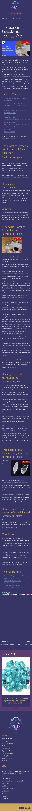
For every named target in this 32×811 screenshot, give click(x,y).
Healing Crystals (7, 756)
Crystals (5, 18)
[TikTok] (14, 13)
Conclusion (7, 129)
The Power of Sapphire (7, 643)
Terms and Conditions (8, 788)
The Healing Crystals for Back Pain (15, 588)
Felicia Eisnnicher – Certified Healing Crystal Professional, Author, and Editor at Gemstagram (15, 774)
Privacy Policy (6, 783)
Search (19, 22)
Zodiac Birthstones (9, 22)
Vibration (9, 108)
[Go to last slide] (4, 682)
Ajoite (10, 433)
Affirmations (5, 793)
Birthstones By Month (8, 743)
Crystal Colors (6, 748)
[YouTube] (29, 808)
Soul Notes (5, 798)
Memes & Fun (6, 796)
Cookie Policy (6, 791)
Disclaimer (5, 786)
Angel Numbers (17, 18)
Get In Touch (6, 778)
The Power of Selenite (25, 643)
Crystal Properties (7, 753)
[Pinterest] (20, 13)
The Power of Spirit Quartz (12, 583)
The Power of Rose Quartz (12, 580)
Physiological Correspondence (16, 105)
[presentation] (16, 676)
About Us (5, 769)
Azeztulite (12, 367)
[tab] (14, 708)
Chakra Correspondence (14, 103)
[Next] (27, 682)
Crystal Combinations (8, 751)
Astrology (5, 741)
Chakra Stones (6, 746)
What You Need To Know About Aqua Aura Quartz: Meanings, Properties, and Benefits (16, 700)
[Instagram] (17, 13)
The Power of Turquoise (12, 585)
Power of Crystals (15, 37)
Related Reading (9, 131)
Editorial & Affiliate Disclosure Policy (13, 781)
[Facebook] (11, 13)
